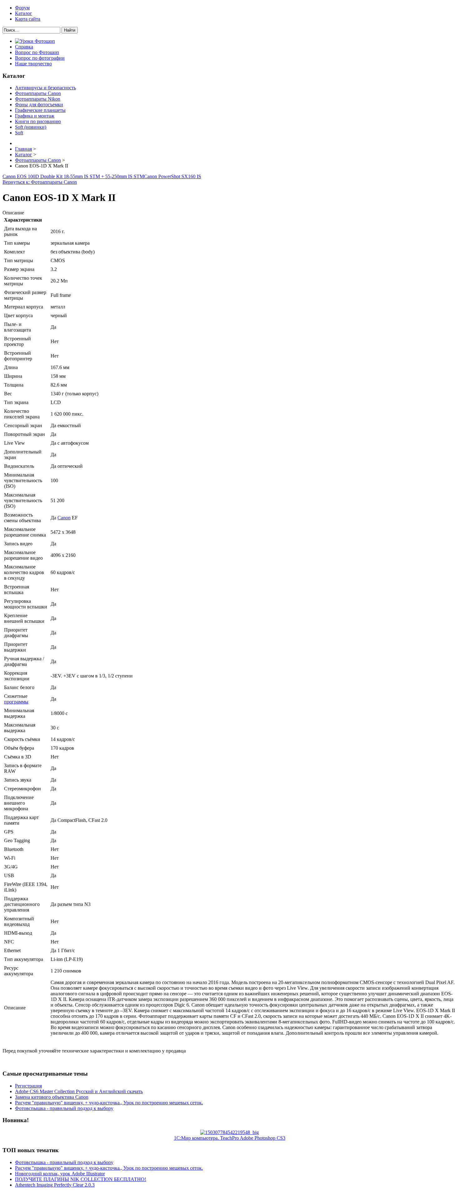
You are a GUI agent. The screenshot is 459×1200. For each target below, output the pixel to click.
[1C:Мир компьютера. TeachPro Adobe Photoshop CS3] (229, 1132)
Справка (24, 46)
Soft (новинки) (30, 127)
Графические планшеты (40, 110)
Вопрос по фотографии (40, 58)
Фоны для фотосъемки (39, 104)
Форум (22, 7)
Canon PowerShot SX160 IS (172, 176)
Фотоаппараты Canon (38, 93)
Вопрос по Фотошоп (37, 52)
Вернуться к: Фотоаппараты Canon (39, 182)
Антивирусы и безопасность (45, 87)
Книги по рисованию (38, 121)
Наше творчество (33, 63)
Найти (69, 30)
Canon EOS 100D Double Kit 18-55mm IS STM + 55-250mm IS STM (73, 176)
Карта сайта (27, 19)
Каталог (23, 13)
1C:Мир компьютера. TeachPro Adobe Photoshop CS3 (229, 1138)
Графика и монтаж (34, 115)
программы (16, 701)
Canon (64, 517)
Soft (19, 132)
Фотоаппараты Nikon (37, 99)
